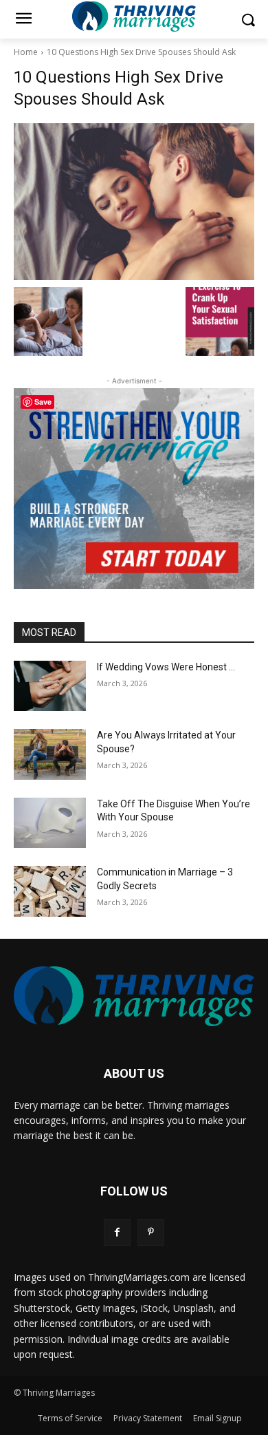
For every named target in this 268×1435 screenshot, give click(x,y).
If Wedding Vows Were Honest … (166, 666)
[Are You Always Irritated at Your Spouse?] (50, 754)
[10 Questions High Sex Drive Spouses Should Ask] (134, 201)
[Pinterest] (150, 1232)
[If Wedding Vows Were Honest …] (50, 686)
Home (26, 52)
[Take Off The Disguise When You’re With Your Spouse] (50, 823)
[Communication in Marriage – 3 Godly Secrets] (50, 891)
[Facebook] (117, 1232)
